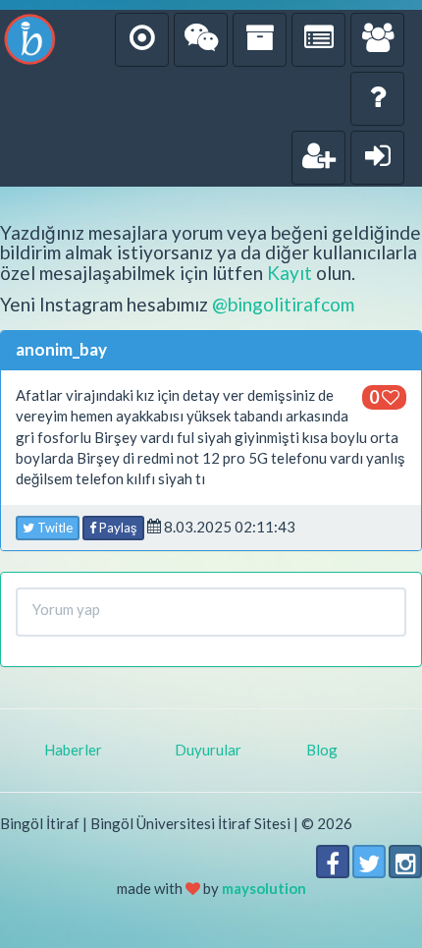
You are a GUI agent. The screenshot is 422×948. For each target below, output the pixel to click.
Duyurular (208, 749)
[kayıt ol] (318, 158)
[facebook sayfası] (332, 861)
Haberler (73, 749)
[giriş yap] (377, 158)
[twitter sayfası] (369, 861)
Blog (322, 749)
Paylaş (116, 527)
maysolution (264, 888)
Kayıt (289, 272)
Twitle (53, 527)
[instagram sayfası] (405, 861)
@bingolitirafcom (283, 304)
